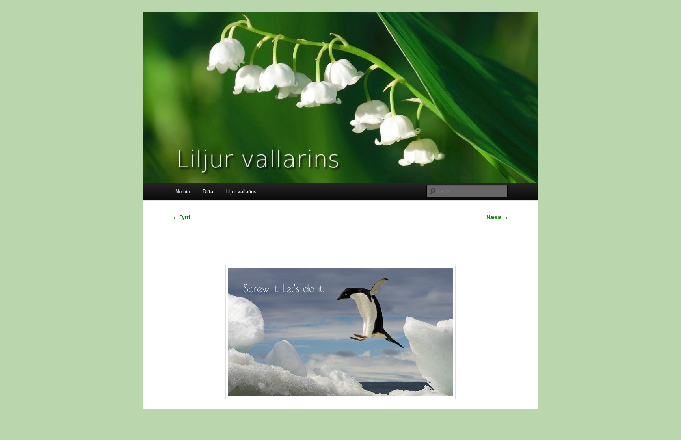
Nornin (182, 191)
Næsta (497, 217)
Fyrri (181, 217)
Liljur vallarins (241, 191)
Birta (208, 191)
